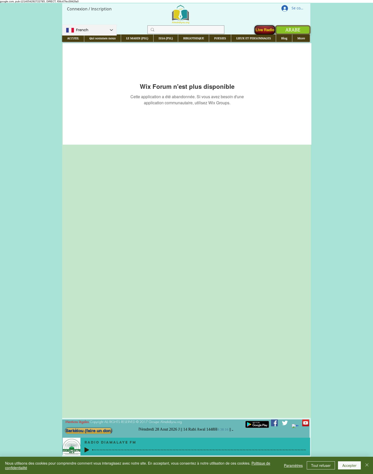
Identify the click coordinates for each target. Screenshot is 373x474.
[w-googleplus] (295, 427)
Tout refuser (321, 465)
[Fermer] (367, 465)
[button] (102, 38)
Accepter (349, 465)
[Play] (86, 449)
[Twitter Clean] (284, 422)
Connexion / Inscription (89, 9)
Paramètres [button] (293, 465)
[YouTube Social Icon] (305, 422)
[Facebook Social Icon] (274, 422)
